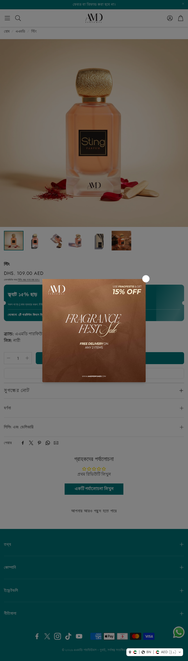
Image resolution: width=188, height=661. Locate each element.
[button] (154, 652)
